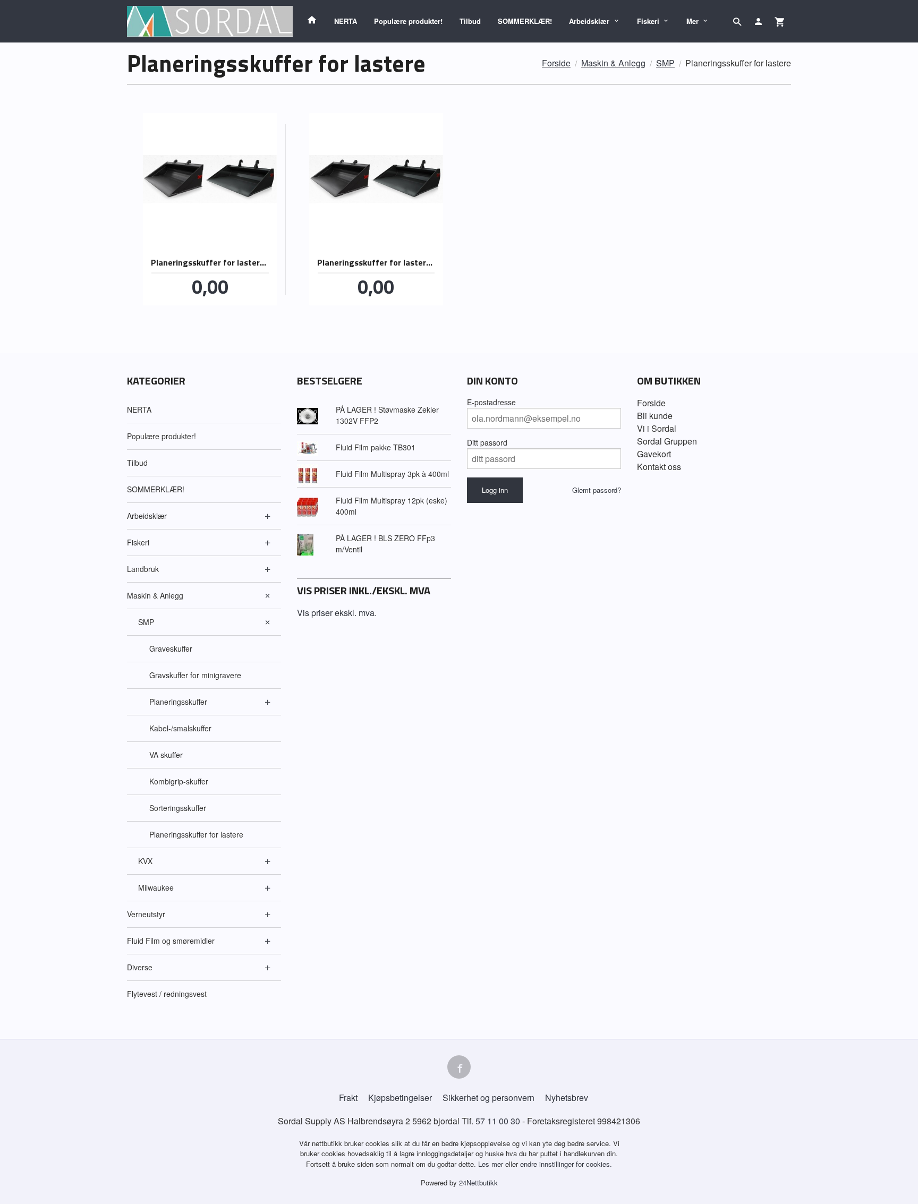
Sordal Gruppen (667, 441)
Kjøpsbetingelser (400, 1097)
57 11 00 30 (497, 1121)
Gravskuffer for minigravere (195, 675)
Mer (692, 21)
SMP (146, 622)
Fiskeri (648, 21)
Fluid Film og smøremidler (171, 940)
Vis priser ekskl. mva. (337, 613)
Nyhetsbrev (566, 1097)
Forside (556, 63)
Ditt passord (487, 442)
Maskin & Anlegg (155, 595)
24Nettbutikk (478, 1182)
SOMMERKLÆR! (525, 21)
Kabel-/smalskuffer (180, 728)
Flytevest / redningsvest (167, 993)
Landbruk (143, 568)
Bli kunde (655, 415)
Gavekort (654, 454)
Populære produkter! (408, 21)
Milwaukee (156, 887)
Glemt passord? (596, 490)
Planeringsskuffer (178, 701)
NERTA (345, 21)
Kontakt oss (659, 466)
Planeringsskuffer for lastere (196, 834)
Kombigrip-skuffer (178, 781)
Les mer (491, 1164)
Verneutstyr (146, 914)
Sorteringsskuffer (177, 807)
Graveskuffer (170, 648)
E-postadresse (491, 402)
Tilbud (470, 21)
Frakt (348, 1097)
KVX (145, 861)
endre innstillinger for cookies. (566, 1164)
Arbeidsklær (589, 21)
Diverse (139, 967)
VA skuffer (166, 754)
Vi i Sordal (656, 428)
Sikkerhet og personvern (488, 1097)
